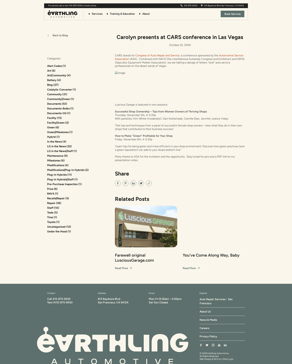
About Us (205, 311)
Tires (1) (52, 217)
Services (97, 13)
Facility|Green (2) (58, 122)
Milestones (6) (56, 160)
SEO (216, 359)
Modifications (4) (57, 165)
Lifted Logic (228, 359)
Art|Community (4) (59, 75)
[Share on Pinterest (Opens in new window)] (125, 183)
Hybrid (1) (53, 137)
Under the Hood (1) (59, 231)
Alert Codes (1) (56, 66)
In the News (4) (56, 141)
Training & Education (122, 13)
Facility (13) (54, 118)
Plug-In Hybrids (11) (59, 174)
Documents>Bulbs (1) (60, 108)
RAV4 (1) (52, 193)
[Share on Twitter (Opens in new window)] (141, 183)
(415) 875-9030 (62, 302)
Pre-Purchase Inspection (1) (64, 184)
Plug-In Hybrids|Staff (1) (62, 179)
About (146, 13)
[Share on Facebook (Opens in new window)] (118, 183)
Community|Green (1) (60, 99)
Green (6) (53, 127)
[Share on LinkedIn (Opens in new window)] (133, 183)
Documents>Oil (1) (58, 113)
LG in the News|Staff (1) (62, 151)
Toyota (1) (53, 222)
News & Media (208, 319)
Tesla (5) (52, 212)
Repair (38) (54, 203)
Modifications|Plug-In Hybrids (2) (68, 170)
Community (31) (57, 94)
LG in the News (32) (59, 146)
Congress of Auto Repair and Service (157, 55)
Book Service (232, 14)
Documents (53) (57, 103)
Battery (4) (54, 80)
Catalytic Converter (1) (61, 89)
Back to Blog (60, 35)
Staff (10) (53, 207)
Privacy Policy (208, 336)
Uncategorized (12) (59, 226)
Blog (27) (52, 84)
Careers (204, 328)
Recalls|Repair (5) (58, 198)
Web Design (205, 359)
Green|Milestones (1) (59, 132)
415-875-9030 (61, 298)
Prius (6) (52, 189)
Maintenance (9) (57, 155)
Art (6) (51, 70)
